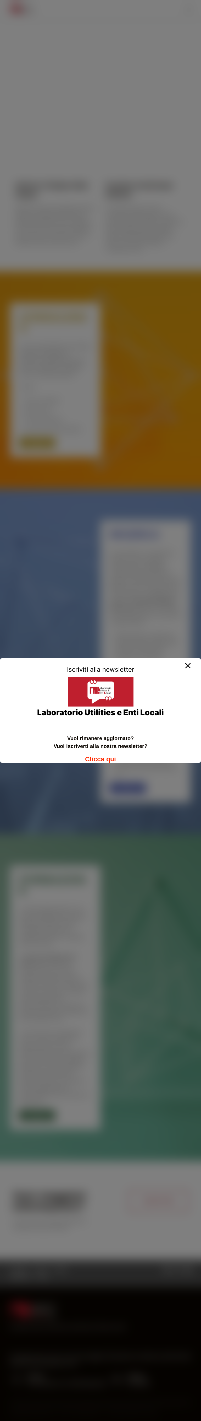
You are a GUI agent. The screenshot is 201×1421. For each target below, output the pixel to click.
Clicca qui (100, 759)
